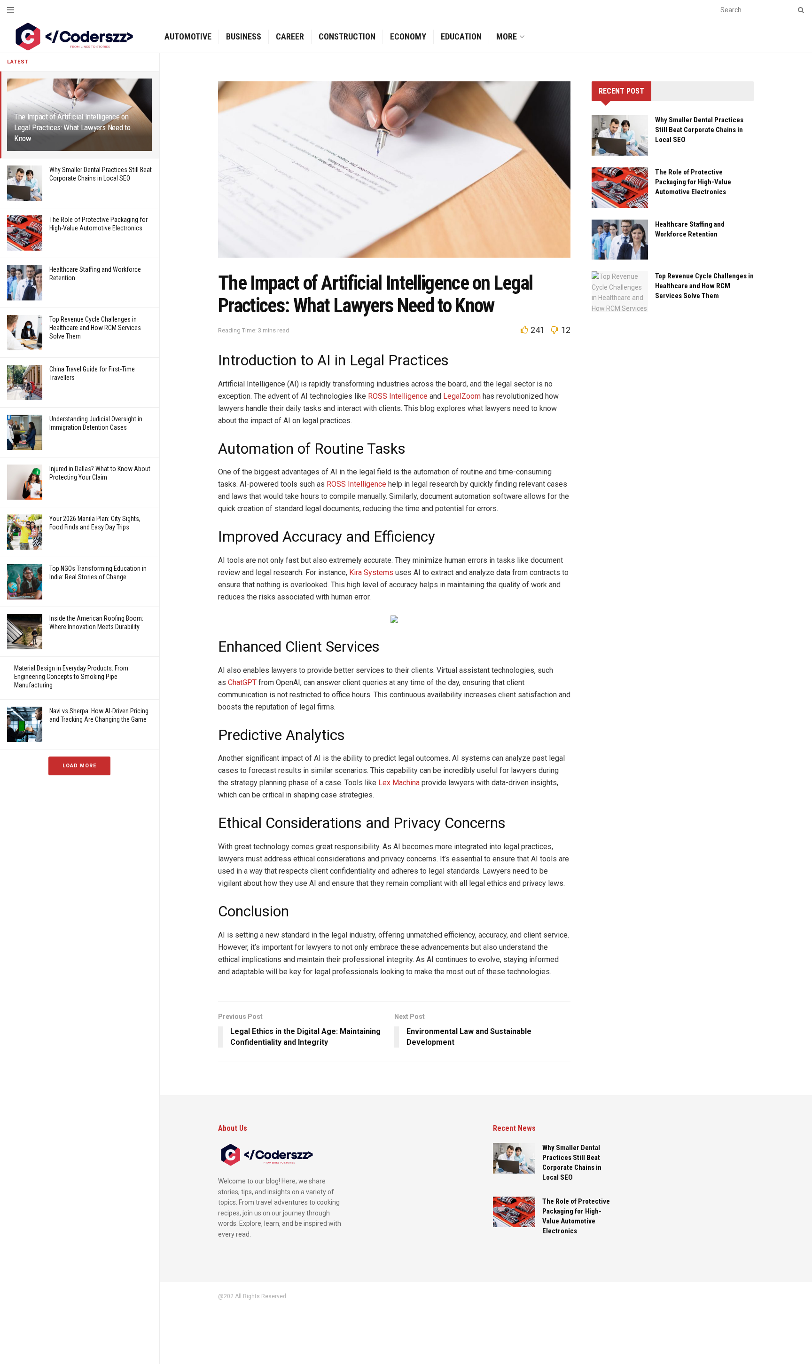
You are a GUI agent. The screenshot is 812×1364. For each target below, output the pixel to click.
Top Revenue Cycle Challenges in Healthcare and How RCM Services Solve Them (95, 327)
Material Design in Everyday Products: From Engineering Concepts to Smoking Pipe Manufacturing (71, 676)
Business (243, 36)
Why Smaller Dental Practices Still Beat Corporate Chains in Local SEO (699, 130)
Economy (408, 36)
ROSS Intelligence (398, 396)
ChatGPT (242, 682)
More (506, 36)
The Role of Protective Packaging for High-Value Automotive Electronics (693, 182)
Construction (347, 36)
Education (461, 36)
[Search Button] (799, 10)
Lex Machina (399, 782)
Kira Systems (371, 572)
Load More (79, 766)
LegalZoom (462, 396)
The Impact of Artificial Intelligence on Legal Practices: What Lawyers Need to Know (72, 127)
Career (290, 36)
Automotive (187, 36)
